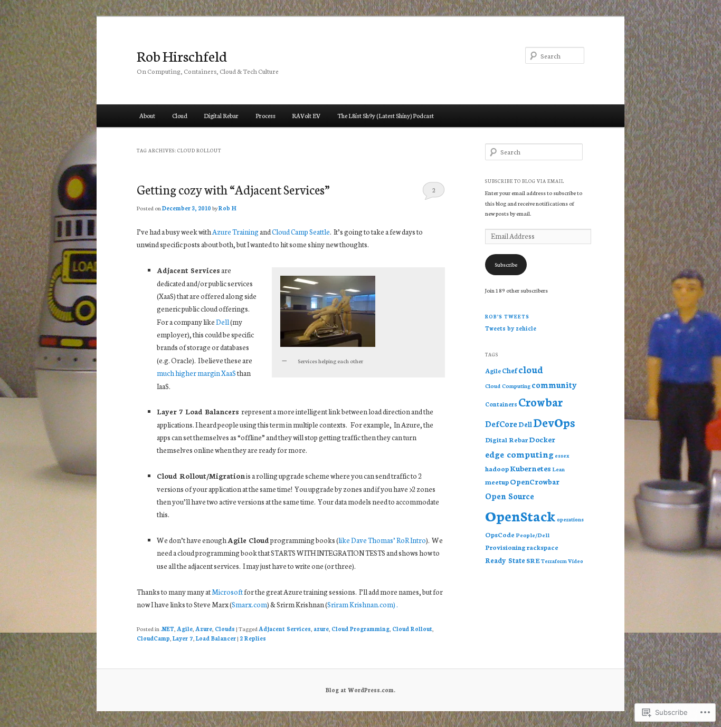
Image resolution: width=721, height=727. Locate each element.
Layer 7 (183, 638)
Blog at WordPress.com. (360, 690)
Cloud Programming (360, 629)
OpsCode (500, 534)
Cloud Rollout (412, 629)
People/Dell (532, 535)
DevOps (554, 422)
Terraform (554, 561)
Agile (185, 629)
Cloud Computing (507, 386)
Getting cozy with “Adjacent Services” (233, 189)
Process (265, 115)
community (554, 384)
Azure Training (235, 232)
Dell (222, 322)
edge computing (519, 454)
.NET (167, 629)
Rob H (227, 208)
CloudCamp (153, 638)
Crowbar (540, 402)
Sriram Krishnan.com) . (362, 604)
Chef (509, 370)
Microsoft (228, 592)
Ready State (505, 560)
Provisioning (505, 546)
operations (570, 519)
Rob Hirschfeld (182, 55)
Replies (253, 638)
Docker (542, 439)
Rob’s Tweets (507, 316)
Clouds (225, 629)
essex (562, 455)
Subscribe (506, 264)
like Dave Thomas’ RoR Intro (382, 540)
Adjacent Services (285, 629)
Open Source (509, 495)
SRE (533, 560)
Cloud (179, 115)
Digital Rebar (221, 115)
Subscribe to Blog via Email (524, 181)
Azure (203, 629)
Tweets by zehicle (510, 328)
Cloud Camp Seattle (301, 232)
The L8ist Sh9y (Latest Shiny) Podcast (385, 115)
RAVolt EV (306, 115)
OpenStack (520, 515)
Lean (558, 469)
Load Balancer (216, 638)
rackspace (542, 546)
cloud (530, 369)
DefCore (501, 423)
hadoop (497, 468)
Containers (501, 404)
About (147, 115)
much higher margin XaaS (196, 373)
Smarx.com (249, 604)
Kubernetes (530, 468)
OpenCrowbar (534, 481)
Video (575, 561)
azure (321, 629)
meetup (497, 481)
